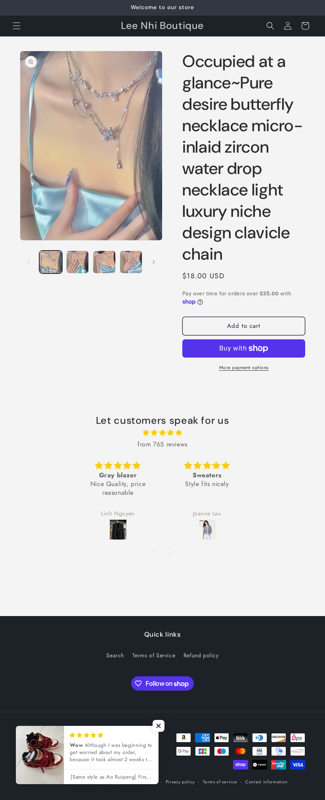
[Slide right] (153, 262)
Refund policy (201, 655)
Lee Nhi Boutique (57, 782)
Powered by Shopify (99, 782)
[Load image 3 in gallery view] (104, 262)
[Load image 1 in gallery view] (50, 262)
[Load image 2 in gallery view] (77, 262)
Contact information (266, 782)
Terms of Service (154, 655)
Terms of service (220, 782)
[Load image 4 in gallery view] (131, 262)
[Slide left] (28, 262)
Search (115, 655)
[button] (16, 25)
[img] (162, 433)
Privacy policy (180, 782)
